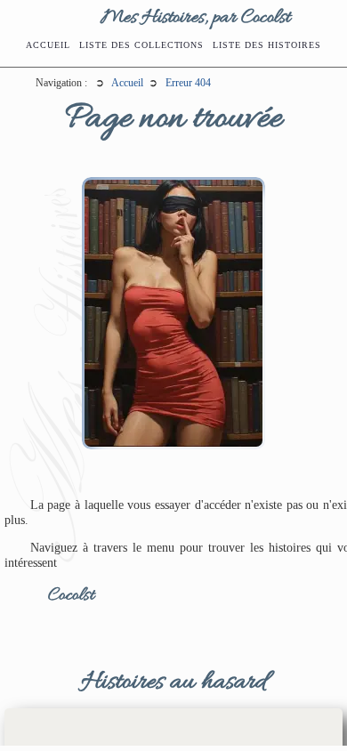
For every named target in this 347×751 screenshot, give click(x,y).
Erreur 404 (188, 83)
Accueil (48, 45)
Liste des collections (141, 45)
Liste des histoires (266, 45)
